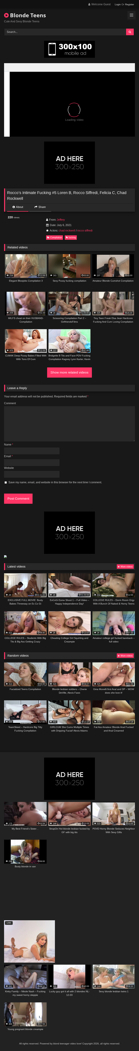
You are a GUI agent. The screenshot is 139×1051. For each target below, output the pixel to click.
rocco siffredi (85, 230)
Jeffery (61, 219)
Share (42, 207)
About (19, 207)
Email (8, 456)
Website (9, 467)
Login (118, 4)
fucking (72, 237)
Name (8, 444)
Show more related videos (69, 372)
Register (129, 4)
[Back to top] (128, 1041)
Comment (10, 403)
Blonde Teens (27, 15)
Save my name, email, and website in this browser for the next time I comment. (55, 482)
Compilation (56, 237)
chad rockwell (67, 230)
